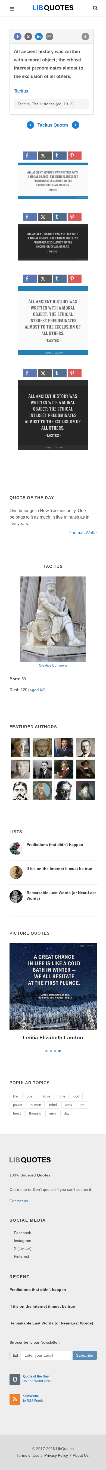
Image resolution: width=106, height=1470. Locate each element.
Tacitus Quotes (53, 125)
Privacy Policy (56, 1455)
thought (35, 1113)
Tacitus (21, 91)
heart (17, 1113)
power (17, 1105)
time (61, 1096)
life (15, 1096)
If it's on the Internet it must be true (59, 868)
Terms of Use (28, 1455)
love (29, 1096)
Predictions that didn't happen (55, 844)
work (68, 1105)
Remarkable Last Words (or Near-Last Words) (51, 1323)
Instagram (22, 1240)
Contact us (19, 1201)
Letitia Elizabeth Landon (53, 1037)
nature (45, 1096)
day (67, 1113)
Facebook (22, 1233)
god (76, 1096)
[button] (95, 7)
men (52, 1113)
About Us (81, 1455)
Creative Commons (53, 665)
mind (53, 1105)
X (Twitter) (23, 1248)
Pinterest (21, 1256)
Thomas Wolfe (83, 532)
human (35, 1105)
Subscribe (84, 1355)
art (82, 1105)
